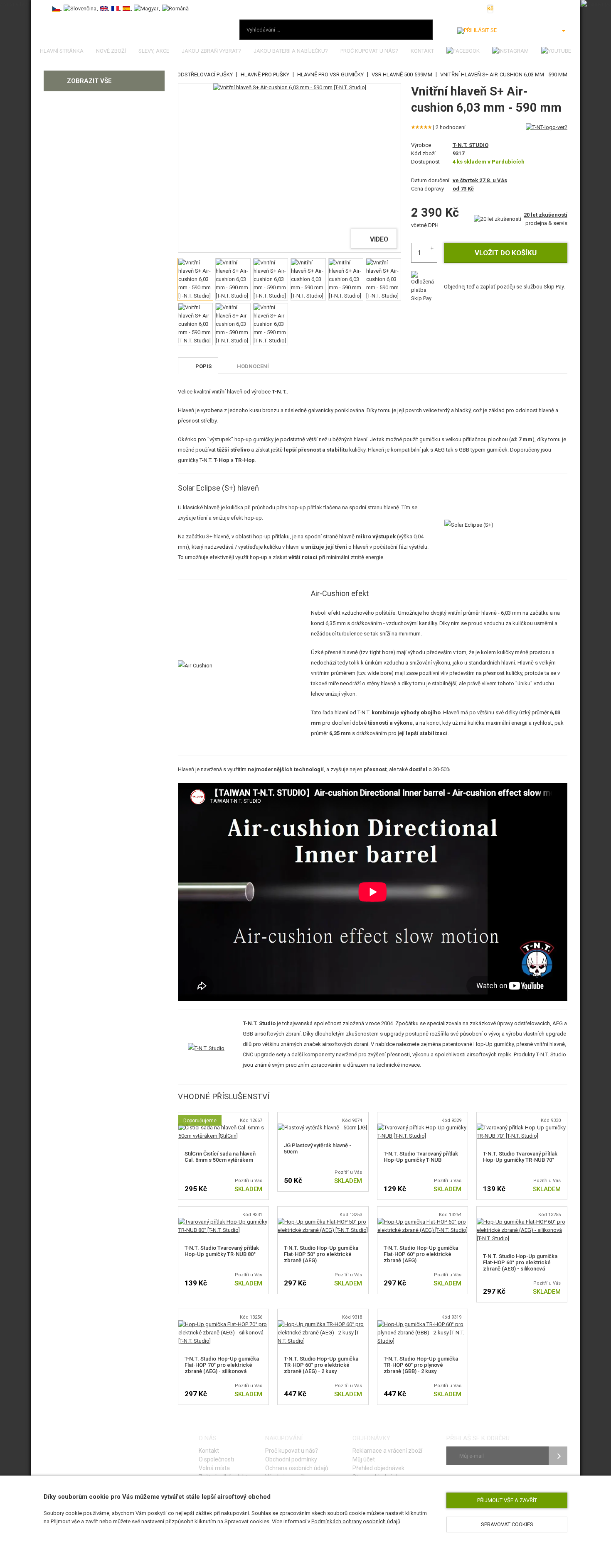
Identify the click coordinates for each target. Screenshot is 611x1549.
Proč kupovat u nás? (369, 51)
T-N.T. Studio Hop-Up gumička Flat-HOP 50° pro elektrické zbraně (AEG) (321, 1254)
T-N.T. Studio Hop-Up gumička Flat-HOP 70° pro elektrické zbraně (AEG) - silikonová (222, 1365)
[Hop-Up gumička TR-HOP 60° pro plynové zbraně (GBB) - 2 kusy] (422, 1324)
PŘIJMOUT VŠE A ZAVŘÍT (507, 1500)
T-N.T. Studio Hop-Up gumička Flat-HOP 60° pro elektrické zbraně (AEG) (421, 1254)
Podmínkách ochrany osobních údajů (355, 1521)
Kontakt (422, 51)
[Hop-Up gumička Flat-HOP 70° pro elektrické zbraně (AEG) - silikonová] (223, 1324)
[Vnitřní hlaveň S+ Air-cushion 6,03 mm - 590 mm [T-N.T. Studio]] (289, 87)
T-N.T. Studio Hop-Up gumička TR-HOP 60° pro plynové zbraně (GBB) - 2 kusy (421, 1365)
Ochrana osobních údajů (296, 1468)
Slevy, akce (153, 51)
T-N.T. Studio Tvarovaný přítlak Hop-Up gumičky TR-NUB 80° (222, 1251)
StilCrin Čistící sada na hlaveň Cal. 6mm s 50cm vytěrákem (220, 1157)
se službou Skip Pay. (540, 286)
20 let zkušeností (545, 215)
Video (379, 239)
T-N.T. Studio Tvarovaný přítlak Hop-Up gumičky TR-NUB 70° (520, 1157)
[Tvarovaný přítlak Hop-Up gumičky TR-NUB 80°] (223, 1222)
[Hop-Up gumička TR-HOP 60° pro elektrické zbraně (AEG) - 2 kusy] (323, 1324)
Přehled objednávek (378, 1468)
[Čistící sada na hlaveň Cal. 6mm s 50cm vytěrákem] (223, 1127)
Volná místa (214, 1468)
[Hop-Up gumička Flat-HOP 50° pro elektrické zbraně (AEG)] (323, 1222)
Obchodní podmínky (291, 1459)
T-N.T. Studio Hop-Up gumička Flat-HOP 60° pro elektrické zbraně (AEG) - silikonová (520, 1262)
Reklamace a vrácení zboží (387, 1450)
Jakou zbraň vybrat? (211, 51)
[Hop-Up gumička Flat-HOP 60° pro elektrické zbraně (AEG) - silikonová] (522, 1222)
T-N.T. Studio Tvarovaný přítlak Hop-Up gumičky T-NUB (421, 1157)
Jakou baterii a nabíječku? (291, 51)
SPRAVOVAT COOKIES (507, 1524)
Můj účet (363, 1459)
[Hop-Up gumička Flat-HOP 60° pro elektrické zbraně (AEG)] (422, 1222)
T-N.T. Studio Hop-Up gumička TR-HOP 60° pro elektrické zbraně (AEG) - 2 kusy (321, 1365)
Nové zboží (111, 51)
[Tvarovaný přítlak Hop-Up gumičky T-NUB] (422, 1127)
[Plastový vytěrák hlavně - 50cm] (322, 1127)
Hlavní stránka (62, 51)
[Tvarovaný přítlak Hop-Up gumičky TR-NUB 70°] (522, 1127)
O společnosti (216, 1459)
